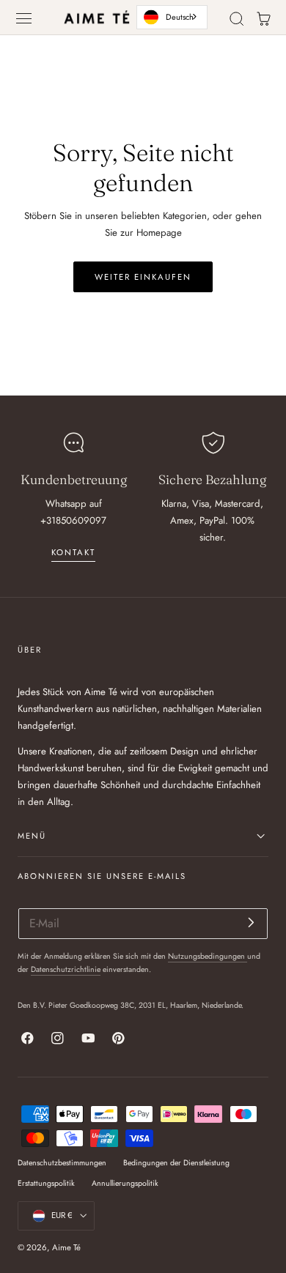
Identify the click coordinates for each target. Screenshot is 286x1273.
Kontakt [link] (73, 552)
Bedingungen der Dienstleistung (176, 1162)
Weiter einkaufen (143, 277)
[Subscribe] (251, 923)
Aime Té (66, 1247)
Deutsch (180, 17)
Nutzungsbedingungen (207, 956)
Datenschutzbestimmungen (62, 1162)
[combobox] (172, 17)
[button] (24, 18)
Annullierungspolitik (125, 1183)
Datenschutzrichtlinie (65, 969)
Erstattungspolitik (46, 1183)
